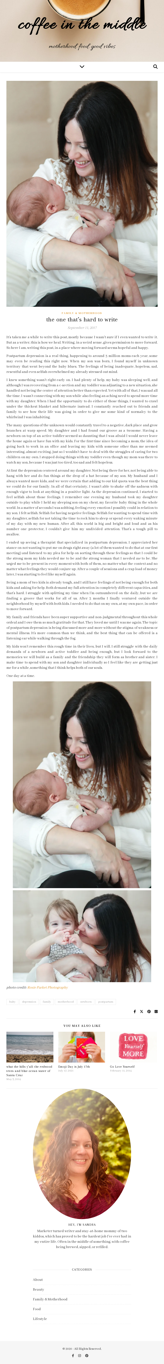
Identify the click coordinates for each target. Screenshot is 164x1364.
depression (29, 1002)
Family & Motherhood (82, 313)
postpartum (105, 1002)
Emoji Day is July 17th (74, 1067)
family (47, 1002)
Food (37, 1309)
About (38, 1280)
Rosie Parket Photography (47, 987)
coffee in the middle (82, 25)
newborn (86, 1002)
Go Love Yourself (122, 1067)
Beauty (38, 1289)
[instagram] (80, 1356)
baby (12, 1002)
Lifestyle (40, 1319)
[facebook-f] (73, 1356)
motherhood (66, 1002)
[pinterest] (86, 1356)
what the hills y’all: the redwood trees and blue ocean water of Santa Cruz (29, 1071)
